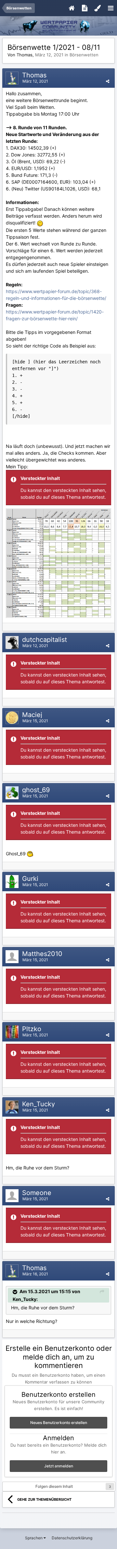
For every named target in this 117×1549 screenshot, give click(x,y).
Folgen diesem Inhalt (54, 1486)
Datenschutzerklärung (72, 1537)
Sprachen (34, 1537)
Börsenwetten (84, 54)
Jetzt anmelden (58, 1466)
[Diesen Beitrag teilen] (107, 81)
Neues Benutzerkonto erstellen (58, 1422)
